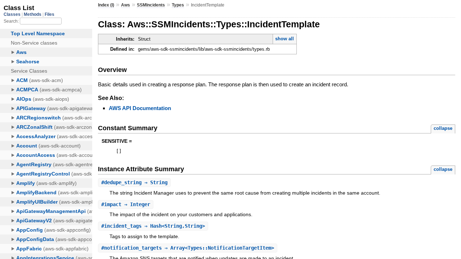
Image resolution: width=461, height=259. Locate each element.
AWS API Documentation (140, 108)
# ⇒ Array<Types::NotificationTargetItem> (187, 248)
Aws (125, 5)
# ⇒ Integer (125, 204)
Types (178, 5)
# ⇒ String (134, 182)
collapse (443, 128)
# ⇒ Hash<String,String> (153, 226)
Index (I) (106, 5)
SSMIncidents (151, 5)
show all (284, 38)
